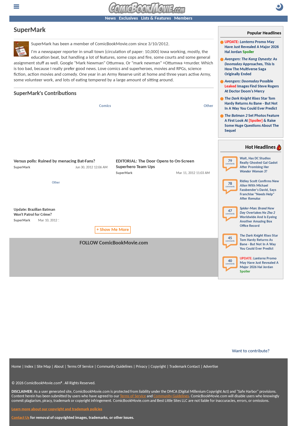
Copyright (158, 367)
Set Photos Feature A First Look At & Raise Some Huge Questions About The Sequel (252, 123)
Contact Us (20, 418)
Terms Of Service (80, 367)
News (110, 18)
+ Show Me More (113, 229)
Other (208, 106)
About (59, 367)
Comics (105, 106)
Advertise (210, 367)
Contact (193, 367)
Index (29, 367)
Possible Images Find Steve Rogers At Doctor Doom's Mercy (252, 86)
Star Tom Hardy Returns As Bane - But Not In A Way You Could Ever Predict (251, 104)
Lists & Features (156, 18)
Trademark (177, 367)
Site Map (44, 367)
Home (16, 367)
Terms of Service (133, 396)
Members (183, 18)
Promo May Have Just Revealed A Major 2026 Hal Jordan (252, 47)
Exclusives (128, 18)
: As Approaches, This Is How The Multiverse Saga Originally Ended (251, 66)
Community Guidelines (114, 367)
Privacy (141, 367)
